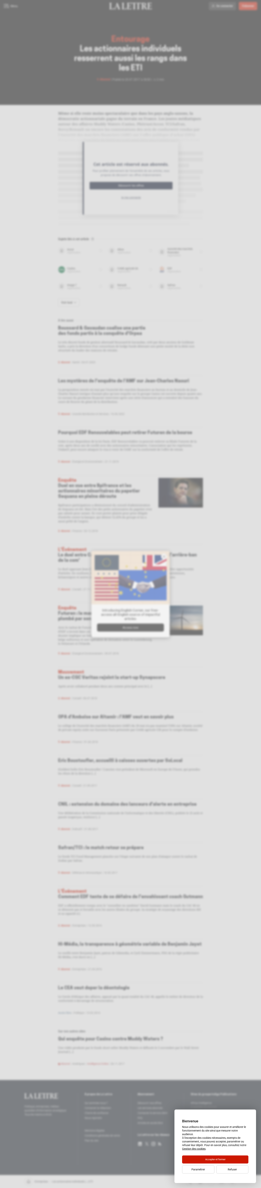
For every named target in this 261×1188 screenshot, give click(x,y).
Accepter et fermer (215, 1159)
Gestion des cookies (194, 1148)
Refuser (232, 1169)
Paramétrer (198, 1169)
